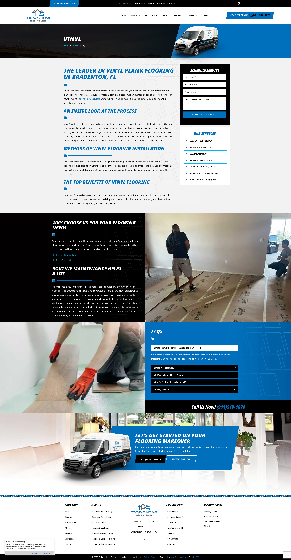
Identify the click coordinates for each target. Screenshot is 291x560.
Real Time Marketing (180, 557)
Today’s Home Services (89, 98)
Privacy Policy (143, 557)
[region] (30, 547)
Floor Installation (64, 260)
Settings (34, 553)
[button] (64, 3)
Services (75, 45)
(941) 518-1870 (144, 526)
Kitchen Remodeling (66, 255)
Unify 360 (195, 557)
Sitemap (154, 557)
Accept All (47, 553)
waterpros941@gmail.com (144, 531)
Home (67, 45)
